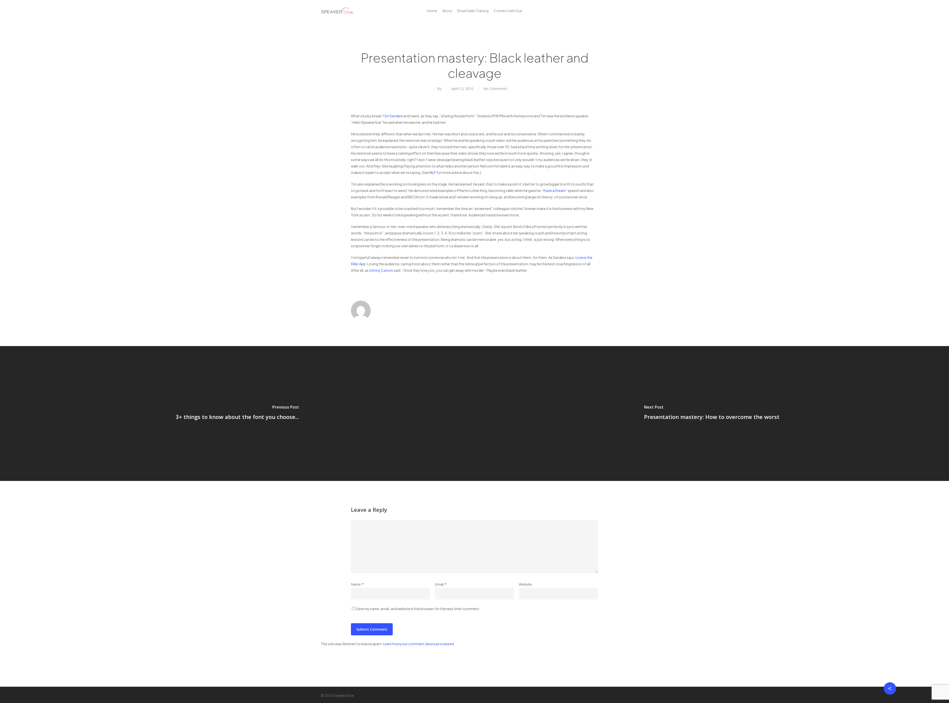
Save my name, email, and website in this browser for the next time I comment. (418, 608)
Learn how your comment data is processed (418, 643)
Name (357, 584)
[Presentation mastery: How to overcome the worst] (711, 413)
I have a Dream (554, 190)
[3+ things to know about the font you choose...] (237, 413)
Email (441, 584)
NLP (433, 172)
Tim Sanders (393, 116)
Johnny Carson (381, 270)
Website (525, 584)
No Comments (495, 88)
